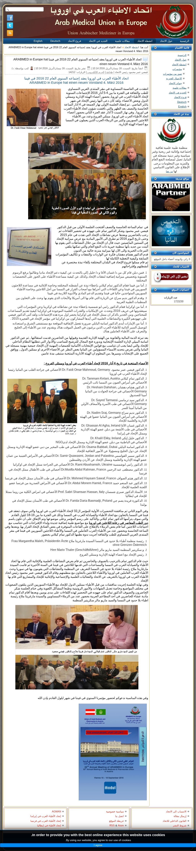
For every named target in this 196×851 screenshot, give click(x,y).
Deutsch (55, 40)
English (38, 40)
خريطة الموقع (116, 820)
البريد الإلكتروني (95, 72)
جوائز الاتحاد (175, 83)
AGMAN (56, 811)
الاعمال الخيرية (174, 78)
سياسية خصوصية (115, 811)
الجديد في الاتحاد (98, 40)
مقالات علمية (122, 40)
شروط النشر (179, 825)
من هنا (169, 171)
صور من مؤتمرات (172, 73)
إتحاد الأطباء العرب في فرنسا (45, 820)
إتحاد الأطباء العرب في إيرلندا (45, 816)
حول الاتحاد (166, 40)
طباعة (109, 72)
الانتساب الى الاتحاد (176, 811)
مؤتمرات (177, 69)
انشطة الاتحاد (144, 40)
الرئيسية (184, 40)
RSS (112, 825)
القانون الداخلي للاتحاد (174, 820)
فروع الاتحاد (74, 40)
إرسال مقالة (180, 816)
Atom (121, 825)
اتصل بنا (119, 816)
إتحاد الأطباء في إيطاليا (49, 825)
